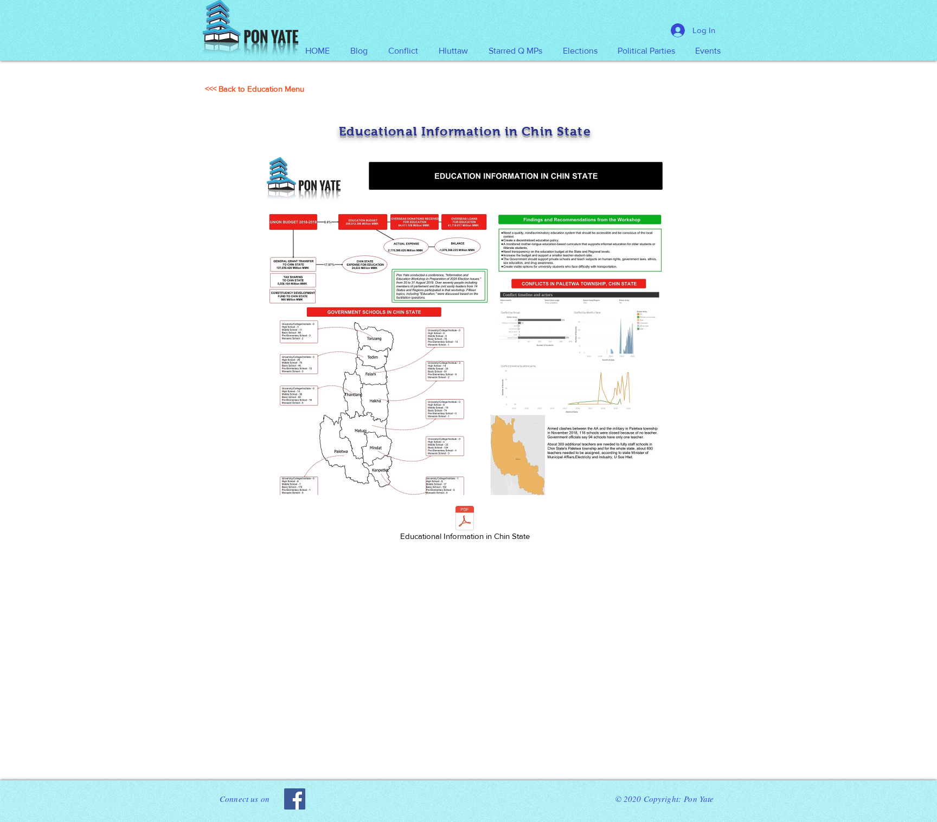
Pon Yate (699, 798)
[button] (453, 51)
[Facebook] (294, 799)
